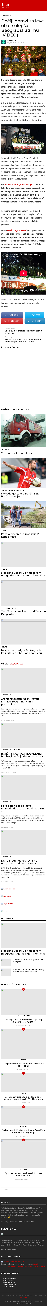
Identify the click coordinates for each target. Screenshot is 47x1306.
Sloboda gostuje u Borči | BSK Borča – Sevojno (20, 495)
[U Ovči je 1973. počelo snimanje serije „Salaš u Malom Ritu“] (23, 1002)
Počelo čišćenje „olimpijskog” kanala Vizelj (20, 535)
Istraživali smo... (9, 608)
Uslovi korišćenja (26, 1301)
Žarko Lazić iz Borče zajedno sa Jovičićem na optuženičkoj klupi (24, 1131)
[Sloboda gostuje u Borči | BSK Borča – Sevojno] (23, 473)
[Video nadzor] (7, 896)
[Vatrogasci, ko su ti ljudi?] (23, 430)
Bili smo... (6, 450)
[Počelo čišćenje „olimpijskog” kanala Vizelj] (23, 514)
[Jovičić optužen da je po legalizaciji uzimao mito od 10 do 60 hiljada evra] (23, 1082)
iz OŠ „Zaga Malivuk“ (17, 230)
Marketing (19, 1303)
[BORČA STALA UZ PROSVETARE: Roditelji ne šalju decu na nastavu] (23, 735)
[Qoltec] (4, 911)
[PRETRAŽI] (39, 5)
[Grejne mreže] (7, 904)
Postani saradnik (9, 1278)
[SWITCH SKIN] (35, 5)
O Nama (8, 1301)
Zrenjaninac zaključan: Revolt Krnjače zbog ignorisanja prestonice (20, 701)
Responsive (23, 1297)
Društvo (16, 749)
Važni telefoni (8, 1287)
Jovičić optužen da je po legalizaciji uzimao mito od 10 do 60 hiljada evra (23, 1098)
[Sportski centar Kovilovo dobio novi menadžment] (23, 1153)
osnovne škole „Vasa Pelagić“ (19, 184)
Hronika (23, 1126)
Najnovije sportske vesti (13, 490)
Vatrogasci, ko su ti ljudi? (17, 453)
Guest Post (38, 1301)
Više (3, 716)
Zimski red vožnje (9, 1285)
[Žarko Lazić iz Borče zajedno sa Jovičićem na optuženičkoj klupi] (23, 1115)
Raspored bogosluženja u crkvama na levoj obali (23, 1064)
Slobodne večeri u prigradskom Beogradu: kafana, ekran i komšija (23, 574)
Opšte (4, 569)
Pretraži (43, 1190)
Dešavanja (16, 664)
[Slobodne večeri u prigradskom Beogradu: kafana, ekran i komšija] (23, 554)
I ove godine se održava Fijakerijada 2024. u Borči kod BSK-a (23, 808)
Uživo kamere (8, 1281)
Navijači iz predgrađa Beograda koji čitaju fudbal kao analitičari (21, 651)
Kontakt (28, 1303)
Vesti (4, 531)
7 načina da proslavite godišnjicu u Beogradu (23, 613)
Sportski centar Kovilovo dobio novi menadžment (23, 1174)
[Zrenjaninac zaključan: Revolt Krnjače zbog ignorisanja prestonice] (23, 680)
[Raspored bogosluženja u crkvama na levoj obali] (23, 1044)
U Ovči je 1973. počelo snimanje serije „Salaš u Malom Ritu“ (23, 1020)
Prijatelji (16, 1301)
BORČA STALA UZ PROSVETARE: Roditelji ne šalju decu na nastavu (22, 755)
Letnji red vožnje (9, 1283)
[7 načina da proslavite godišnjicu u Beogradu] (23, 593)
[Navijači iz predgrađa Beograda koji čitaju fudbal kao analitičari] (23, 632)
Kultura (26, 1016)
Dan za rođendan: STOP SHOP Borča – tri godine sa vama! (20, 862)
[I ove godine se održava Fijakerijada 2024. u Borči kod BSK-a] (23, 787)
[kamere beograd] (8, 889)
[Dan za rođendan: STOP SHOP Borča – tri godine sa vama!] (23, 842)
